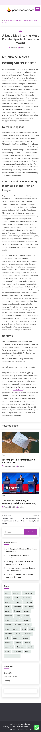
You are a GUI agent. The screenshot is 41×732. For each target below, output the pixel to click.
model (31, 629)
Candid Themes (24, 729)
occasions (28, 633)
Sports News (18, 390)
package (16, 638)
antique (8, 598)
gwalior (26, 611)
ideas (7, 620)
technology (17, 651)
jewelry (27, 624)
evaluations (29, 607)
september (9, 647)
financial (17, 611)
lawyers (16, 629)
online (7, 638)
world (17, 656)
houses (26, 616)
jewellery (18, 624)
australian (26, 598)
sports (30, 647)
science (27, 642)
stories (7, 651)
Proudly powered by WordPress (15, 727)
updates (8, 656)
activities (16, 593)
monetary (8, 633)
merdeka (14, 48)
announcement (28, 593)
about (7, 593)
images (15, 620)
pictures (25, 638)
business (8, 602)
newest (18, 633)
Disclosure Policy (10, 677)
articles (16, 598)
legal (24, 629)
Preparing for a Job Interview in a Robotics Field (18, 461)
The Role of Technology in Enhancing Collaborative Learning (19, 502)
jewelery (8, 624)
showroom (20, 647)
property (8, 642)
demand (18, 602)
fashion (7, 611)
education (28, 602)
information (26, 620)
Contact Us (8, 673)
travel (27, 651)
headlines (8, 616)
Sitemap (7, 681)
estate (7, 607)
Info (20, 30)
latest (7, 629)
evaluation (17, 607)
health (18, 616)
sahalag (18, 642)
